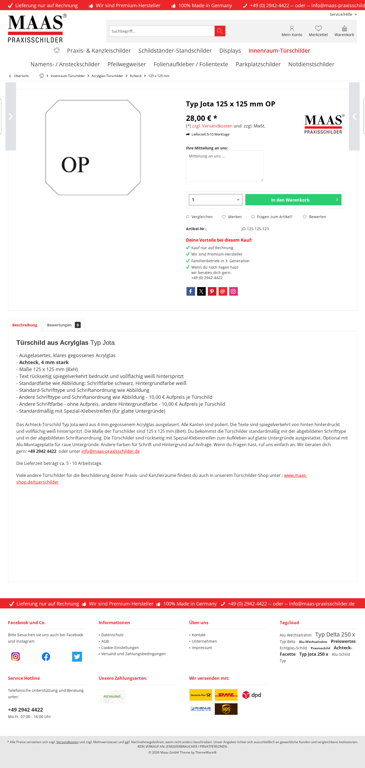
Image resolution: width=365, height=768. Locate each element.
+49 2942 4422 (25, 709)
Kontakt (198, 634)
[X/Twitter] (201, 291)
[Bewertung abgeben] (244, 111)
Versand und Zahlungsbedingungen (133, 653)
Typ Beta (288, 641)
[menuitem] (341, 14)
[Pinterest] (212, 291)
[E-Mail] (223, 291)
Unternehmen (204, 641)
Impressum (202, 647)
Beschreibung (24, 324)
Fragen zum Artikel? (274, 216)
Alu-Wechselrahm (296, 635)
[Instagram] (233, 291)
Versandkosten (67, 742)
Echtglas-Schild (294, 647)
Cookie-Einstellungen (120, 647)
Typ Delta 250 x (335, 634)
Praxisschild (321, 648)
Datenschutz (112, 634)
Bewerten (317, 216)
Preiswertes (343, 641)
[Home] (56, 50)
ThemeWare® (205, 752)
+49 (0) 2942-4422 (269, 5)
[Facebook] (191, 291)
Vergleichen (202, 216)
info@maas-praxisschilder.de (322, 603)
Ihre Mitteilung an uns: (207, 147)
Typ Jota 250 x (314, 654)
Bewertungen (63, 324)
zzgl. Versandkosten (212, 126)
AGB (105, 641)
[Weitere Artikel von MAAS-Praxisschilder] (325, 124)
